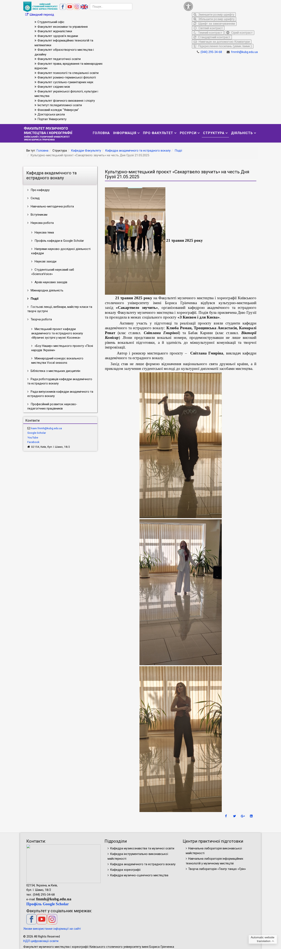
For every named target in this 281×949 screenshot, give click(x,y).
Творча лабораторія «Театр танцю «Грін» (217, 869)
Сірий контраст (241, 33)
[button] (220, 6)
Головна (101, 133)
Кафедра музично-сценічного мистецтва (139, 875)
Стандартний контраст (213, 37)
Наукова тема (44, 232)
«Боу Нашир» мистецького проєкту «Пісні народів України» (62, 348)
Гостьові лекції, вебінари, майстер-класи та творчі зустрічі (59, 309)
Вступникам (38, 214)
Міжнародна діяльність (46, 290)
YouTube (32, 437)
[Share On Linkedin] (252, 816)
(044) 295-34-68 (211, 52)
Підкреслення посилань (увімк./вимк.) (224, 46)
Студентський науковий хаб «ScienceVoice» (52, 272)
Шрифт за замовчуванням (216, 23)
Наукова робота (42, 223)
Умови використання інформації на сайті (52, 929)
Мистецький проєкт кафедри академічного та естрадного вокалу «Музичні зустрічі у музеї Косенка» (57, 333)
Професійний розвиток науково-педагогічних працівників (52, 406)
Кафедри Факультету (86, 150)
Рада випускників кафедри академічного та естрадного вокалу (60, 394)
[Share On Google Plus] (243, 816)
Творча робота (41, 319)
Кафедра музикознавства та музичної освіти (142, 848)
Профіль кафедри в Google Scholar (59, 241)
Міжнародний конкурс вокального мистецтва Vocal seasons (57, 361)
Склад (35, 198)
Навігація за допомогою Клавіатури (224, 42)
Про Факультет (158, 133)
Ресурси (188, 133)
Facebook (33, 442)
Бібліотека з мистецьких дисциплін (55, 371)
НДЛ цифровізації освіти (40, 941)
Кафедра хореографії (125, 870)
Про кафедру (40, 190)
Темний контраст (209, 33)
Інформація (124, 133)
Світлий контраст (210, 28)
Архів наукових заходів (50, 282)
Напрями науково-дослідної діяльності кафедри (61, 251)
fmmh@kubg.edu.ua (244, 52)
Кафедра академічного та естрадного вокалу (138, 150)
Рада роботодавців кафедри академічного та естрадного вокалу (59, 381)
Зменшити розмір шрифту (215, 14)
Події (178, 150)
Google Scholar (36, 432)
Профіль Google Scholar (47, 904)
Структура (213, 133)
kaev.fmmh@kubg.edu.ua (46, 428)
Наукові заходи (45, 261)
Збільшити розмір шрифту (216, 19)
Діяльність (242, 133)
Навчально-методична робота (52, 206)
